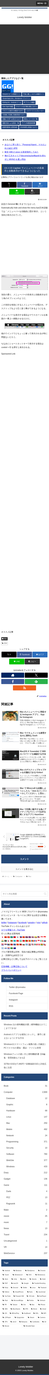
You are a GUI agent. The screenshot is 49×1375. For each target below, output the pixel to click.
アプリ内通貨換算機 (28, 123)
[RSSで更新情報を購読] (24, 687)
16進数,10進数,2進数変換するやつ (14, 115)
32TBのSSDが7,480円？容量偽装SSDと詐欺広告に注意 (25, 1066)
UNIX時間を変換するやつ (28, 127)
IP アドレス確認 (29, 102)
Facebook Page (16, 993)
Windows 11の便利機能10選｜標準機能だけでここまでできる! (25, 1026)
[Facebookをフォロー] (12, 681)
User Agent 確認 (7, 106)
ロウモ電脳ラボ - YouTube (13, 930)
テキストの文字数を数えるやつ (26, 106)
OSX (5, 643)
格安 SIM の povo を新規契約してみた (22, 152)
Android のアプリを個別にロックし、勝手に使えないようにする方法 (24, 1036)
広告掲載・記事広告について (14, 966)
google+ (31, 922)
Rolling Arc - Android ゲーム (11, 102)
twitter (4, 922)
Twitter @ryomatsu (17, 987)
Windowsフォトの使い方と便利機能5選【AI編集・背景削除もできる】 (24, 1056)
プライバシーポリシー (11, 970)
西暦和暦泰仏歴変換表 (9, 127)
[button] (32, 192)
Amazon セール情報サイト (11, 94)
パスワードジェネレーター (35, 111)
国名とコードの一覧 (31, 119)
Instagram (12, 922)
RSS (11, 1006)
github (44, 922)
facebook (22, 922)
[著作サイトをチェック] (12, 675)
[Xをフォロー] (36, 675)
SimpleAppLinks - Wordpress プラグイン (16, 98)
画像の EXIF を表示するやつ (11, 119)
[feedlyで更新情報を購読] (36, 681)
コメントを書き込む (24, 869)
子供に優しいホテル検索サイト (33, 94)
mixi (38, 922)
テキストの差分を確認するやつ (12, 111)
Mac (5, 639)
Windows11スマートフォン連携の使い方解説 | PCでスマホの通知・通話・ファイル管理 (24, 1046)
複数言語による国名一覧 (10, 123)
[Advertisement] (24, 49)
